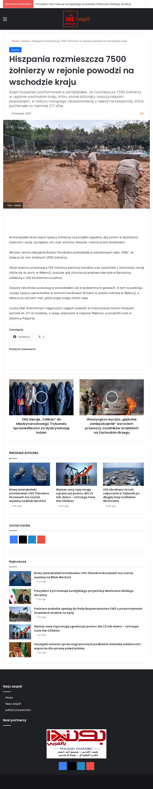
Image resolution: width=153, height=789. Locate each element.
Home (15, 41)
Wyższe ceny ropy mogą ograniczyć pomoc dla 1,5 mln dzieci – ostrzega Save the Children (75, 495)
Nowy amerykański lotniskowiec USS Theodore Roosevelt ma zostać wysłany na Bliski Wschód (29, 495)
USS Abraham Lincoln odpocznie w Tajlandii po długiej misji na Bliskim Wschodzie (121, 495)
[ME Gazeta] (76, 19)
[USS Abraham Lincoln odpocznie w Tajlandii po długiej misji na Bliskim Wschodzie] (123, 474)
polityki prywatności (18, 709)
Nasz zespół (13, 703)
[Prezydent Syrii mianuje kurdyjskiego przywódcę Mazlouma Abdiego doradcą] (20, 596)
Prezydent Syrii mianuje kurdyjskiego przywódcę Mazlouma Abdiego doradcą (83, 4)
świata (25, 41)
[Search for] (148, 20)
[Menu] (5, 20)
